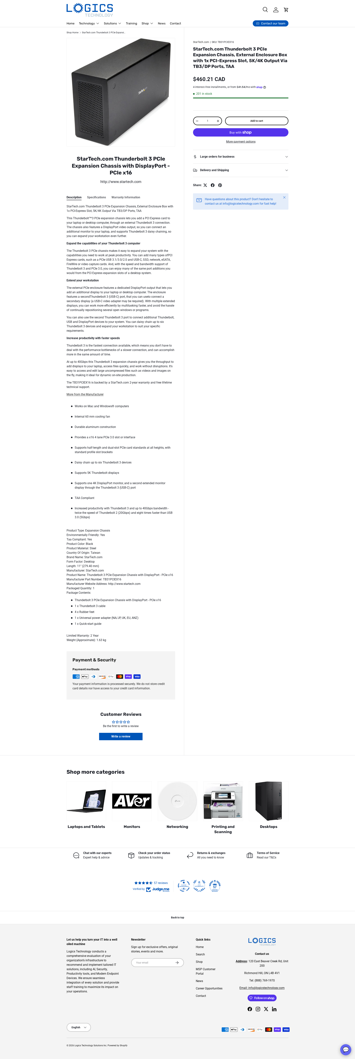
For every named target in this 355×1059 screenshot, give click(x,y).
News (161, 23)
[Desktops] (268, 801)
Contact (175, 23)
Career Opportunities (209, 988)
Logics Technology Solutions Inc (90, 1045)
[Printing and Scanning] (223, 801)
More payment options (241, 141)
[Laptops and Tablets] (86, 801)
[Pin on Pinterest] (220, 185)
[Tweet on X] (205, 185)
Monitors (132, 826)
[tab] (74, 197)
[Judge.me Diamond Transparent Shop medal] (184, 886)
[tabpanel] (121, 423)
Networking (177, 826)
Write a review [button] (120, 736)
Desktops (268, 826)
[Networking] (177, 801)
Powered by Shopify (117, 1045)
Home (71, 23)
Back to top (177, 917)
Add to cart (256, 120)
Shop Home (72, 32)
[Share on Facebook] (212, 185)
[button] (286, 10)
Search (200, 954)
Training (131, 23)
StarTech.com (201, 42)
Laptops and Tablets (86, 826)
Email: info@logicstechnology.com (262, 988)
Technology (87, 23)
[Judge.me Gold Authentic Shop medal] (199, 886)
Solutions (110, 23)
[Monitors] (131, 801)
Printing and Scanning (223, 829)
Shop (145, 23)
